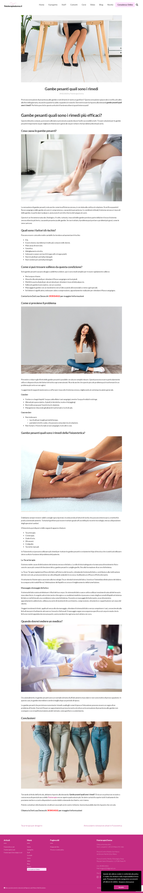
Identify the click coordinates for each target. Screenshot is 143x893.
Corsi (84, 5)
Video (92, 5)
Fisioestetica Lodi (9, 847)
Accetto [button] (121, 887)
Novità (110, 5)
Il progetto (52, 5)
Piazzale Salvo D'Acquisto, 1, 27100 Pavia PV (111, 861)
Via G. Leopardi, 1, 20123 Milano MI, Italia (110, 847)
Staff (64, 5)
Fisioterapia (52, 797)
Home (41, 5)
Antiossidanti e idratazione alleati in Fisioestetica (103, 825)
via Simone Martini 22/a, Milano (107, 854)
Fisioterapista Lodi (9, 850)
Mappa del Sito (54, 847)
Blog (101, 5)
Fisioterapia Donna (77, 94)
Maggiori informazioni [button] (126, 882)
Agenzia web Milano (31, 888)
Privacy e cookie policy (57, 850)
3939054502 (54, 296)
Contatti (73, 5)
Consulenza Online (125, 5)
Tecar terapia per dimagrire (31, 825)
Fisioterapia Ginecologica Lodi (13, 852)
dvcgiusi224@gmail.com (107, 868)
